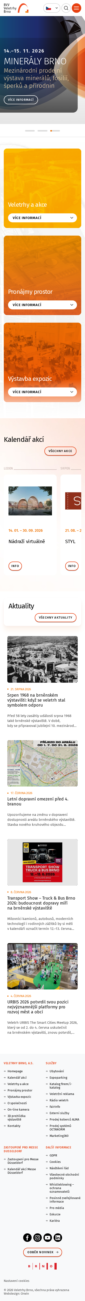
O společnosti (17, 1103)
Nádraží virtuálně (26, 541)
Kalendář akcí (17, 1077)
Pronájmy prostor (30, 291)
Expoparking (58, 1077)
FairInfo (55, 1106)
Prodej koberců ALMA (64, 1119)
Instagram (37, 1237)
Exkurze (55, 1214)
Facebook (27, 1237)
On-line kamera (18, 1109)
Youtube (47, 1237)
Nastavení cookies (16, 1281)
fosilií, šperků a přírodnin (36, 82)
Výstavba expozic (30, 378)
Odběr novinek (40, 1252)
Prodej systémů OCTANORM (60, 1127)
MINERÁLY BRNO (35, 61)
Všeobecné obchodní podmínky (64, 1176)
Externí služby (59, 1113)
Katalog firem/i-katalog (61, 1085)
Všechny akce (60, 451)
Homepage (15, 1071)
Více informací (21, 99)
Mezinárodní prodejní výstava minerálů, (33, 74)
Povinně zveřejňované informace (65, 1199)
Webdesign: (12, 1293)
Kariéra (55, 1220)
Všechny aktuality (55, 617)
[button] (51, 8)
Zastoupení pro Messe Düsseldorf (23, 1161)
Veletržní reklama (62, 1094)
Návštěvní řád (59, 1168)
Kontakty (14, 1126)
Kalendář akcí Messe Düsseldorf (22, 1170)
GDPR (53, 1155)
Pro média (57, 1208)
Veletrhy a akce (27, 204)
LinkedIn (58, 1237)
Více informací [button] (27, 218)
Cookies (55, 1162)
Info (15, 566)
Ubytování (57, 1071)
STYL (70, 541)
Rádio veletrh (59, 1100)
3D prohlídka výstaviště (17, 1117)
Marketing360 (59, 1136)
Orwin (25, 1293)
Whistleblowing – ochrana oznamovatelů (62, 1188)
